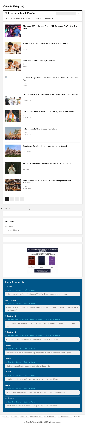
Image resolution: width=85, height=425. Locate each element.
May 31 (25, 49)
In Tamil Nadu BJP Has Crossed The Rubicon (40, 129)
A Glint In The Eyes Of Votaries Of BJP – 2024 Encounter (45, 43)
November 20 (27, 34)
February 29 (27, 100)
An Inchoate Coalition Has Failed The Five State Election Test (47, 163)
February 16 (27, 117)
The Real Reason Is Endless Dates (21, 290)
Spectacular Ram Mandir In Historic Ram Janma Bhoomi (45, 146)
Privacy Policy (35, 417)
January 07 (26, 152)
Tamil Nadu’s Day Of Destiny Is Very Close (39, 60)
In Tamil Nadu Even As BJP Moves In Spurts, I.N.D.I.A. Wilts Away (48, 111)
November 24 (27, 188)
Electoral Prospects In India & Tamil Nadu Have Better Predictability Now (50, 79)
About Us (23, 417)
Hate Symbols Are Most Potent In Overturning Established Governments (47, 181)
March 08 (26, 86)
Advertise (76, 417)
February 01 (27, 134)
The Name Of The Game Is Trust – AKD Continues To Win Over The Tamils (50, 27)
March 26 (26, 66)
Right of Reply (49, 417)
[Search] (78, 13)
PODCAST (14, 417)
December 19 (27, 169)
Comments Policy (64, 417)
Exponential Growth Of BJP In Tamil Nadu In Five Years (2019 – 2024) (50, 94)
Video (5, 417)
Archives (9, 226)
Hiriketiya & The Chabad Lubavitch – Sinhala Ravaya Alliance (34, 319)
